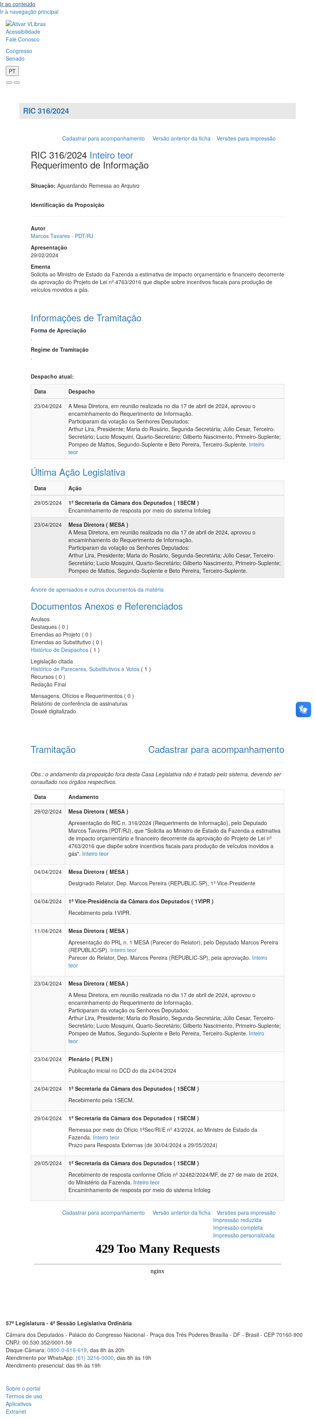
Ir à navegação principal (29, 11)
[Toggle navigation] (9, 82)
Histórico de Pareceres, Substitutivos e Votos (85, 669)
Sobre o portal (23, 1388)
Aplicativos (19, 1403)
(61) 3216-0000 (95, 1357)
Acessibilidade (23, 31)
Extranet (16, 1411)
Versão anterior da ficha (181, 138)
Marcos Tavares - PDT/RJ (62, 236)
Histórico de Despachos (59, 649)
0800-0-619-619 (67, 1350)
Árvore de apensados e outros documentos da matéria (97, 589)
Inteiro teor (111, 154)
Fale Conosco (23, 39)
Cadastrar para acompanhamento (105, 138)
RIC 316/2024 (46, 110)
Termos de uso (24, 1396)
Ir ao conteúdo (17, 4)
